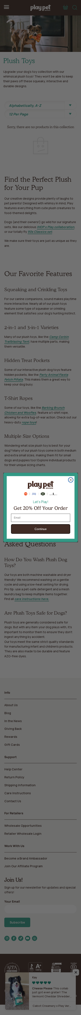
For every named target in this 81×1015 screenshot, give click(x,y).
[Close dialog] (70, 479)
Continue (40, 529)
